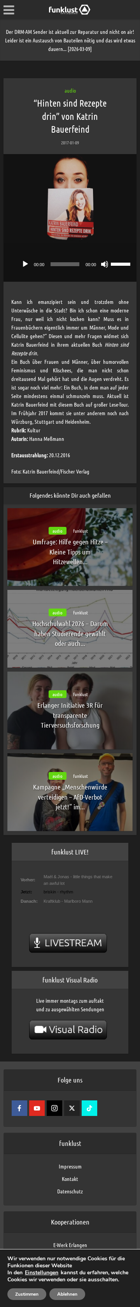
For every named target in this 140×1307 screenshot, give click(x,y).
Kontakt (70, 1178)
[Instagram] (54, 1108)
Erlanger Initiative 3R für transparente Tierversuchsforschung (70, 715)
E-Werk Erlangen (70, 1244)
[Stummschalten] (104, 264)
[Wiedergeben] (25, 264)
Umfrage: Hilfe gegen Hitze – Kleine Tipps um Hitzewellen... (70, 551)
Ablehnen (67, 1294)
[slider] (122, 263)
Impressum (70, 1166)
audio (70, 90)
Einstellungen (41, 1272)
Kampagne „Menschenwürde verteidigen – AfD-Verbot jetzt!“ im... (70, 796)
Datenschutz (70, 1191)
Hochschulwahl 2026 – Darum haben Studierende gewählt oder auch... (70, 633)
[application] (70, 262)
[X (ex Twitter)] (72, 1108)
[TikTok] (89, 1108)
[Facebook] (19, 1108)
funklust (80, 531)
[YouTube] (37, 1108)
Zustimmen (26, 1294)
